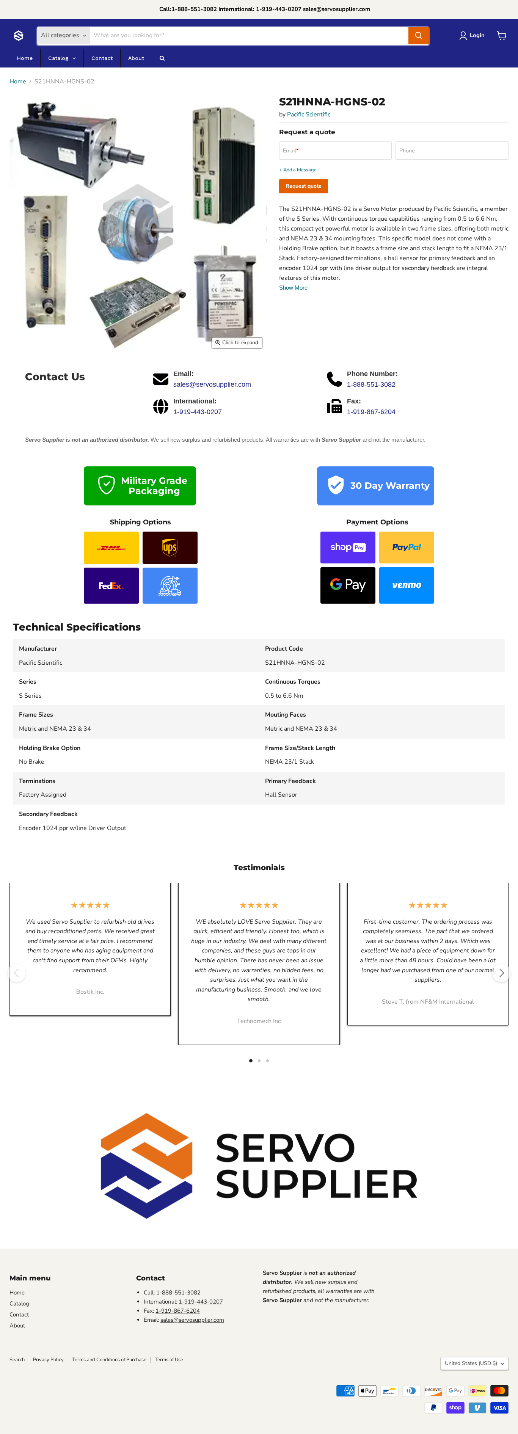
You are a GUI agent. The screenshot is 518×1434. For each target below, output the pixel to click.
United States (471, 1363)
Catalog (19, 1303)
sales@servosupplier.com (212, 384)
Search (17, 1359)
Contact (19, 1314)
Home (17, 81)
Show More (293, 287)
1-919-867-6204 (371, 412)
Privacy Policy (48, 1359)
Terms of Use (169, 1359)
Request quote (304, 186)
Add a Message (300, 170)
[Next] (501, 973)
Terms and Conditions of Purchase (109, 1359)
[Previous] (17, 973)
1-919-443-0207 (197, 412)
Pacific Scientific (308, 114)
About (17, 1325)
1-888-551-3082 (371, 384)
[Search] (418, 35)
